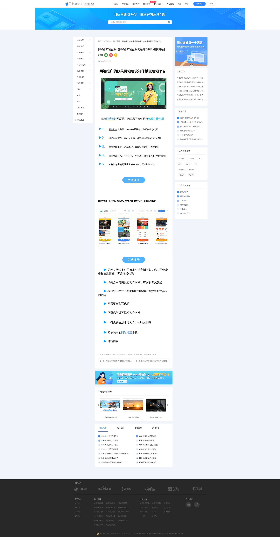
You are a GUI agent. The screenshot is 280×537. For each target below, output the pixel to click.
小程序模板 (144, 512)
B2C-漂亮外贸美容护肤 (147, 436)
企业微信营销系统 (145, 503)
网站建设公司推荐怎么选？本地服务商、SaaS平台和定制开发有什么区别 (203, 82)
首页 (116, 4)
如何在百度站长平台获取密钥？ (191, 139)
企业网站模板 (98, 503)
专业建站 (183, 200)
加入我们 (77, 512)
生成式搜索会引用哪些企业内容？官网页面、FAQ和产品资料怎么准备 (202, 99)
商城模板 (155, 507)
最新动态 (77, 516)
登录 (211, 4)
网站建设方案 (110, 516)
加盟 (179, 4)
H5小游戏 (143, 516)
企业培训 (181, 175)
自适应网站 (81, 65)
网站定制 (170, 4)
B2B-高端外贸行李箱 (146, 440)
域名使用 (80, 83)
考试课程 (181, 169)
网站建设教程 (122, 507)
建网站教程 (184, 205)
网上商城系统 (185, 196)
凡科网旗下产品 (89, 4)
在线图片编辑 (156, 503)
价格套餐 (146, 4)
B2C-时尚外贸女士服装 (147, 449)
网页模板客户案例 (99, 525)
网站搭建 (126, 332)
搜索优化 (80, 71)
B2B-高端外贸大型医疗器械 (111, 462)
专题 (78, 95)
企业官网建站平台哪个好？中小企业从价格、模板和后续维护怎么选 (201, 86)
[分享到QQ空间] (116, 55)
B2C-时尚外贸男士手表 (109, 440)
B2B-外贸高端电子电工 (109, 445)
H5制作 (154, 512)
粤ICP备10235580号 (165, 533)
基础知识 (80, 114)
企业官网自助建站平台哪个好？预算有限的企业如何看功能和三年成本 (202, 78)
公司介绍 (77, 503)
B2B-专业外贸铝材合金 (109, 436)
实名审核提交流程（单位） (190, 118)
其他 (78, 101)
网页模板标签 (110, 520)
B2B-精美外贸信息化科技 (148, 445)
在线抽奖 (167, 512)
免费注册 (199, 4)
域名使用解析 (98, 516)
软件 (179, 164)
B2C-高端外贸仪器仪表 (147, 458)
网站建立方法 (185, 213)
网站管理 (80, 46)
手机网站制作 (98, 512)
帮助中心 (107, 41)
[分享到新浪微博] (111, 55)
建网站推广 (184, 192)
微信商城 (167, 507)
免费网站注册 (110, 503)
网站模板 (125, 4)
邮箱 (78, 89)
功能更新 (80, 108)
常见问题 (80, 77)
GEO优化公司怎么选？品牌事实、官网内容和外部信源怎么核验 (200, 91)
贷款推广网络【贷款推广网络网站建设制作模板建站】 (152, 361)
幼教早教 (191, 175)
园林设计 (181, 159)
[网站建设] (72, 4)
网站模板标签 (98, 520)
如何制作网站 (122, 516)
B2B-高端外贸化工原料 (109, 458)
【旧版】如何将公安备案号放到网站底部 (195, 122)
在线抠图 (167, 503)
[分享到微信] (106, 55)
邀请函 (154, 516)
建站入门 (80, 40)
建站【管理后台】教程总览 (190, 126)
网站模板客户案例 (123, 520)
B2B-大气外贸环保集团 (109, 449)
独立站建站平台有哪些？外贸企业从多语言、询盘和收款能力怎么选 (201, 95)
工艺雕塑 (191, 159)
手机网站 (80, 59)
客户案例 (135, 4)
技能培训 (191, 169)
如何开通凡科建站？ (187, 131)
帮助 (186, 4)
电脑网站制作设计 (111, 512)
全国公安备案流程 (186, 135)
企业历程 (77, 507)
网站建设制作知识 (111, 525)
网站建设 (80, 120)
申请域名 (183, 209)
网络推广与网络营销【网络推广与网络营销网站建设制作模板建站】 (116, 361)
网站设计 (111, 118)
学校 (195, 164)
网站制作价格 (98, 507)
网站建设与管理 (123, 512)
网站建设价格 (110, 507)
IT (199, 159)
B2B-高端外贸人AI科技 (147, 462)
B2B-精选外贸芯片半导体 (148, 454)
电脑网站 (80, 52)
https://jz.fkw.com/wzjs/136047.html (145, 354)
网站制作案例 (122, 503)
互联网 (188, 164)
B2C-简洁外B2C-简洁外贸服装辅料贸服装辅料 (118, 454)
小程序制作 (144, 507)
